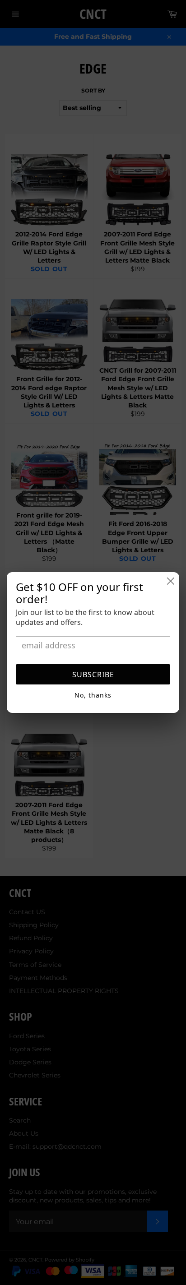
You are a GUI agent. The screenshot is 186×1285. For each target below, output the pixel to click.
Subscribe (93, 674)
